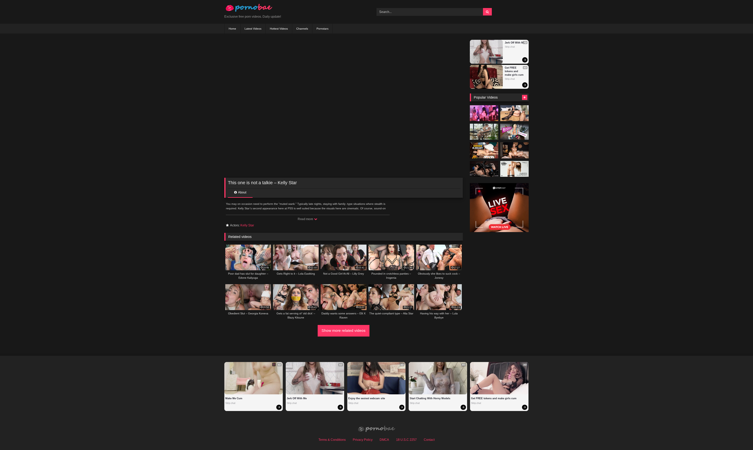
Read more (306, 219)
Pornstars (322, 28)
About (241, 192)
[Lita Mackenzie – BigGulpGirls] (484, 113)
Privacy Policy (363, 439)
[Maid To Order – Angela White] (514, 113)
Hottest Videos (279, 28)
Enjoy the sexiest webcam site (366, 398)
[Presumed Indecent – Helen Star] (484, 150)
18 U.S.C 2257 (406, 439)
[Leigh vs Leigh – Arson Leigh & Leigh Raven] (484, 169)
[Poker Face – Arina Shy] (484, 132)
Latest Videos (253, 28)
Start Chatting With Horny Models (430, 398)
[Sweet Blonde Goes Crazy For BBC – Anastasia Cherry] (514, 150)
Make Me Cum (233, 398)
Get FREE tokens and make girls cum (514, 71)
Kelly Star (247, 225)
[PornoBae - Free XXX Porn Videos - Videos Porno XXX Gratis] (248, 8)
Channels (302, 28)
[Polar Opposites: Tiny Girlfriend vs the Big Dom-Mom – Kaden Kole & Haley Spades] (514, 132)
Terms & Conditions (332, 439)
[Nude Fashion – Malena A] (514, 169)
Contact (429, 439)
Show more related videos (344, 330)
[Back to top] (741, 438)
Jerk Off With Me (515, 42)
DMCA (384, 439)
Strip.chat (510, 46)
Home (232, 28)
